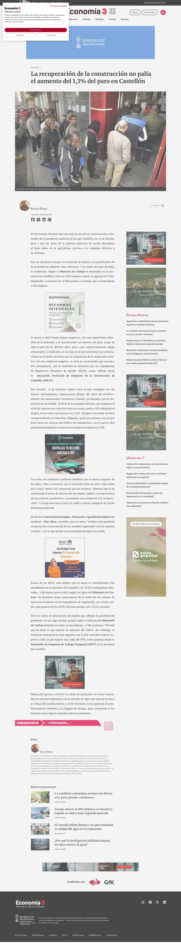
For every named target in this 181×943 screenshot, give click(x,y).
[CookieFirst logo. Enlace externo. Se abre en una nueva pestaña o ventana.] (12, 8)
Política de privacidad (58, 6)
